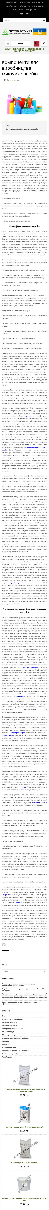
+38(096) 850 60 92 (37, 6)
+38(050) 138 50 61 (11, 2)
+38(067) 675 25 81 (24, 2)
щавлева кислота (24, 583)
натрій (23, 667)
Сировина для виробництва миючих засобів (22, 129)
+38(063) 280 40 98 (37, 2)
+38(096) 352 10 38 (11, 6)
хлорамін (12, 583)
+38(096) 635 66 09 (17, 10)
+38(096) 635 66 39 (31, 10)
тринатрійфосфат (33, 447)
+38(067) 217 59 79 (24, 6)
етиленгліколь (19, 696)
